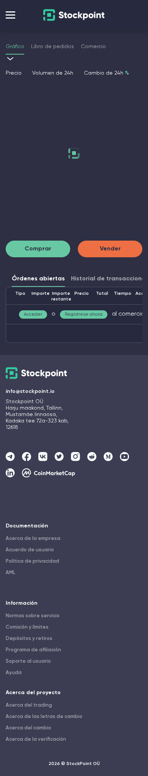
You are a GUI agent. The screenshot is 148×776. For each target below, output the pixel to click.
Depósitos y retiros (29, 638)
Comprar (38, 249)
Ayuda (14, 672)
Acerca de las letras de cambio (44, 716)
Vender (110, 249)
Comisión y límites (27, 627)
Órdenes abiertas (38, 279)
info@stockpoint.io (30, 391)
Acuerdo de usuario (30, 550)
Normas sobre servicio (33, 615)
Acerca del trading (29, 705)
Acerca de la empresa (33, 538)
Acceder (33, 314)
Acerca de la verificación (36, 739)
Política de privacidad (32, 561)
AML (10, 572)
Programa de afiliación (33, 650)
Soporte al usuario (28, 661)
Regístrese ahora (83, 314)
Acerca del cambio (28, 728)
